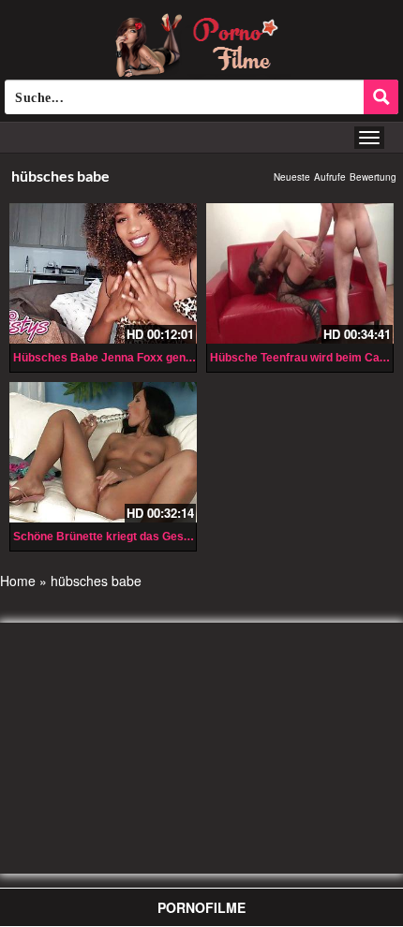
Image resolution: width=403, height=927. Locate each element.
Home (18, 580)
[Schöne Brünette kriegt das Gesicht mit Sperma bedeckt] (103, 452)
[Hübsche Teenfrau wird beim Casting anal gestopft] (300, 273)
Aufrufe (330, 177)
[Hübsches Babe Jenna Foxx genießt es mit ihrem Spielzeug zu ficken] (103, 273)
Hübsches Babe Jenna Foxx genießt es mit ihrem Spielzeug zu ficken (196, 357)
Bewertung (373, 177)
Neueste (292, 177)
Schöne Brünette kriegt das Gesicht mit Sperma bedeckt (163, 536)
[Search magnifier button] (381, 97)
